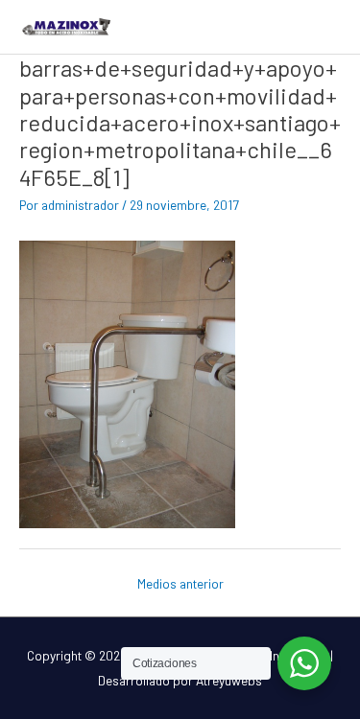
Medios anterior (180, 583)
